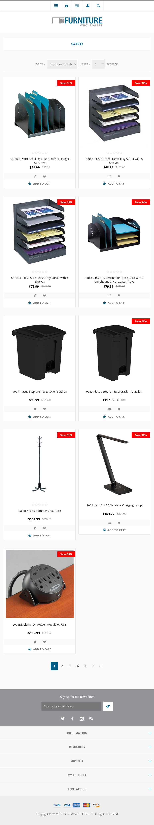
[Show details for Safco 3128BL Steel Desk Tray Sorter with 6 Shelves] (39, 232)
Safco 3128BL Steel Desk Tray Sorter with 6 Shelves (39, 279)
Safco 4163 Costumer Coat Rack (40, 511)
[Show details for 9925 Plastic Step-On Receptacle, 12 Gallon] (114, 351)
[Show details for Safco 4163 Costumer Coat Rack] (39, 464)
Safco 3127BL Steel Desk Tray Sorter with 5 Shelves (114, 161)
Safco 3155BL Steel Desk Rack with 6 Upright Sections (39, 161)
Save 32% (141, 83)
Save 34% (141, 202)
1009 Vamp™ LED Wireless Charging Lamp (114, 505)
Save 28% (66, 202)
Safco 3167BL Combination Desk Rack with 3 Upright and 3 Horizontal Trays (114, 279)
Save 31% (66, 83)
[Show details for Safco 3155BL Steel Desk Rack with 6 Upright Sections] (39, 112)
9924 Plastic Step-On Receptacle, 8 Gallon (40, 391)
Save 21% (141, 321)
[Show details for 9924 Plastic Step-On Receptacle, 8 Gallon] (39, 351)
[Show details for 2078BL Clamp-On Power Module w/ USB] (39, 584)
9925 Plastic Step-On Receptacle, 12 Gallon (114, 391)
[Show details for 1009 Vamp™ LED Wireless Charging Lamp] (114, 464)
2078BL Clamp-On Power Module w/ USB (40, 624)
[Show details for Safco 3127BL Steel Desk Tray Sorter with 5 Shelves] (114, 112)
